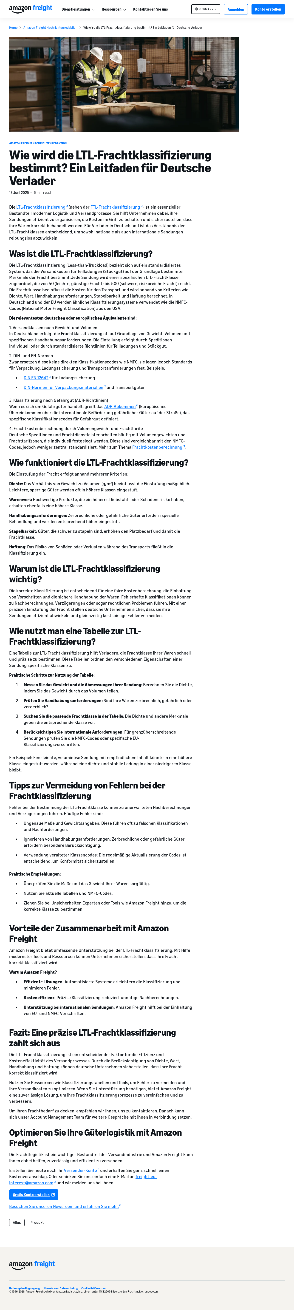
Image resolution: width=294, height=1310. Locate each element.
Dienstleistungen (76, 9)
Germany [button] (206, 9)
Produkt (37, 1222)
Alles (17, 1222)
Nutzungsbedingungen (23, 1288)
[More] (93, 9)
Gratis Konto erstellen (31, 1194)
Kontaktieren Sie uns (150, 9)
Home (13, 27)
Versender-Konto (80, 1170)
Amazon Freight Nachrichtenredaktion (50, 27)
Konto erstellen (268, 9)
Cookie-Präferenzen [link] (93, 1288)
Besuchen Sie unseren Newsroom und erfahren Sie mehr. (64, 1206)
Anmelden (236, 9)
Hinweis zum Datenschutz (60, 1288)
